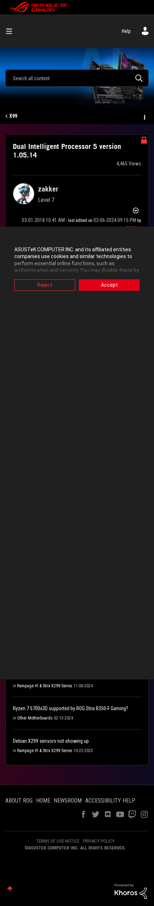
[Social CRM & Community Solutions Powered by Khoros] (131, 890)
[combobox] (77, 78)
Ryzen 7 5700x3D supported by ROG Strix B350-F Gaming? (70, 708)
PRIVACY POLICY (99, 841)
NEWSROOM (68, 800)
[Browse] (11, 31)
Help (126, 31)
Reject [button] (44, 285)
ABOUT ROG (19, 800)
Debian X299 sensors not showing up (51, 741)
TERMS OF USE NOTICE (58, 841)
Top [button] (10, 889)
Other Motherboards (35, 718)
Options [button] (144, 116)
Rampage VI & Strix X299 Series (44, 685)
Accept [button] (109, 285)
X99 (13, 116)
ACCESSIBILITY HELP (110, 800)
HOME (43, 800)
